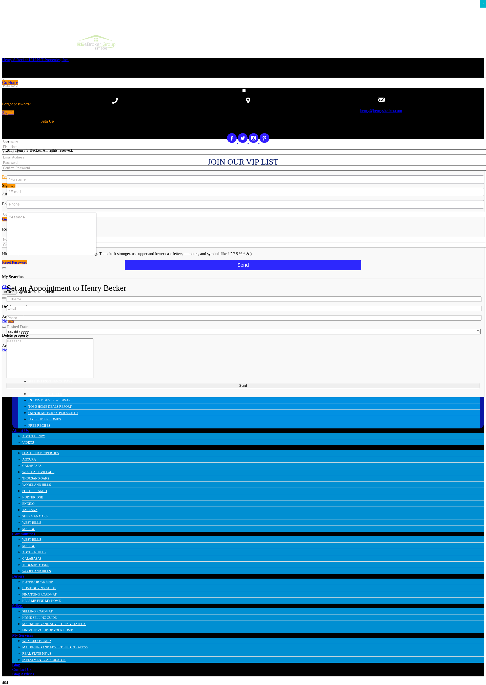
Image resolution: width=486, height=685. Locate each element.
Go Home (10, 82)
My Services (22, 635)
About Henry (33, 436)
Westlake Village (38, 472)
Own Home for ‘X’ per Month (53, 413)
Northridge (32, 497)
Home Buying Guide (39, 588)
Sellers (17, 606)
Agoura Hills (34, 552)
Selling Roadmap (37, 611)
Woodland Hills (36, 485)
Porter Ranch (34, 491)
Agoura (29, 459)
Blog (16, 665)
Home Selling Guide (39, 618)
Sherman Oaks (35, 516)
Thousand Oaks (35, 478)
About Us (20, 430)
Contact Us (21, 669)
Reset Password (14, 262)
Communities (23, 534)
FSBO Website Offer (45, 394)
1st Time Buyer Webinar (49, 400)
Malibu (28, 529)
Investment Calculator (44, 660)
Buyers (18, 576)
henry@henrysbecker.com (381, 110)
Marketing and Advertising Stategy (54, 624)
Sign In (8, 112)
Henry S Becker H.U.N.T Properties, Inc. (35, 60)
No (4, 321)
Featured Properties (40, 453)
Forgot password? (16, 104)
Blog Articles (23, 674)
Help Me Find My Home (41, 601)
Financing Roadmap (39, 594)
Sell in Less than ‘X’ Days (50, 381)
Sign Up (47, 121)
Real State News (36, 653)
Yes (11, 321)
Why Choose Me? (36, 641)
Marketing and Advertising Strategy (55, 647)
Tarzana (29, 510)
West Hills (31, 522)
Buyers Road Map (37, 582)
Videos (28, 442)
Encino (28, 504)
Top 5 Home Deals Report (50, 406)
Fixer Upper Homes (44, 419)
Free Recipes (39, 425)
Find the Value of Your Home (47, 630)
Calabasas (32, 466)
